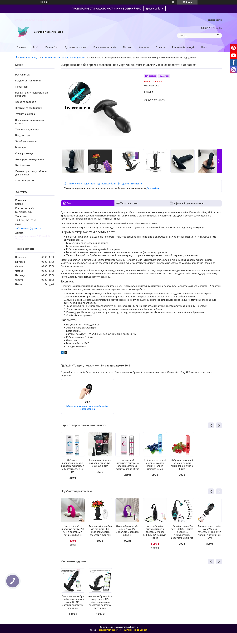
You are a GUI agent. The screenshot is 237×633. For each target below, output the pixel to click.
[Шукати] (218, 35)
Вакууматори (22, 135)
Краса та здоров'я (25, 101)
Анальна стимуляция (73, 57)
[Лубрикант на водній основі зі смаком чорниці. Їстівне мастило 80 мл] (155, 444)
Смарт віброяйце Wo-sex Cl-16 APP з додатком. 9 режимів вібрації (127, 530)
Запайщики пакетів (26, 141)
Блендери (20, 147)
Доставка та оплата (75, 47)
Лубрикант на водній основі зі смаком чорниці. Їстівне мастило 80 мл (155, 464)
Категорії (50, 47)
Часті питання (22, 165)
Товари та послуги (29, 57)
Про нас (127, 47)
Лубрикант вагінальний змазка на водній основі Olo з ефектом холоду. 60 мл (72, 466)
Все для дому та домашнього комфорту (32, 94)
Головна (21, 47)
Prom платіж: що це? (183, 47)
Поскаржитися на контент (109, 630)
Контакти (144, 47)
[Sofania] (23, 32)
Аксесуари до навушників (29, 159)
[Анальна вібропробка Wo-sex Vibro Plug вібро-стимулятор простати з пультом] (100, 510)
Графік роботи (154, 8)
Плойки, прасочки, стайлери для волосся (31, 173)
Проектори (21, 86)
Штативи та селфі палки (28, 108)
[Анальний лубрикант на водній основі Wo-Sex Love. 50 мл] (100, 444)
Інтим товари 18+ (51, 57)
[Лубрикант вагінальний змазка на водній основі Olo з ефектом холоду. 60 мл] (73, 444)
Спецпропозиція (24, 153)
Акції (35, 47)
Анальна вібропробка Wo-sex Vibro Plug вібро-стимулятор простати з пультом (100, 530)
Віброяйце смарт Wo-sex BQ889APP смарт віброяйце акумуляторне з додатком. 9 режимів (182, 532)
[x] (65, 353)
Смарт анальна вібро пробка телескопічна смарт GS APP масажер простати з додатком (73, 602)
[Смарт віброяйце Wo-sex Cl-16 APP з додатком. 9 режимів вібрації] (127, 510)
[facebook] (62, 353)
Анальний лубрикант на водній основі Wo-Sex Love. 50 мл (100, 463)
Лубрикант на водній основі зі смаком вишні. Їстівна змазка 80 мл (182, 464)
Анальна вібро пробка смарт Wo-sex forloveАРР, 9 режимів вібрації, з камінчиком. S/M (210, 532)
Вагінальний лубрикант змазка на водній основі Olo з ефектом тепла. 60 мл (127, 464)
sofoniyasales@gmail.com (28, 228)
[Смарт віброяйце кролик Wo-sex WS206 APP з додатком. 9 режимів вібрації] (73, 510)
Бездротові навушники (28, 80)
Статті (159, 47)
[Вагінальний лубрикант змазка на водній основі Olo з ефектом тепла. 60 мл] (127, 444)
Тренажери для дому (27, 129)
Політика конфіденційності (135, 630)
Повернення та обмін (105, 47)
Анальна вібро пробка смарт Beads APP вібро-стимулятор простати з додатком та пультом (100, 602)
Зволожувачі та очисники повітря (29, 122)
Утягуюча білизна (25, 114)
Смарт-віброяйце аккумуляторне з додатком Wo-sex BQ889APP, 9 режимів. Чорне (155, 532)
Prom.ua (134, 627)
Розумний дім (22, 74)
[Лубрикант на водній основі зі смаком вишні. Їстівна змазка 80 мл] (182, 444)
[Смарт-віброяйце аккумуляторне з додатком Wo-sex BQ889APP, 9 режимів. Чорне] (155, 510)
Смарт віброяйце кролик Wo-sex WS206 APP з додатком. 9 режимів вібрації (72, 530)
